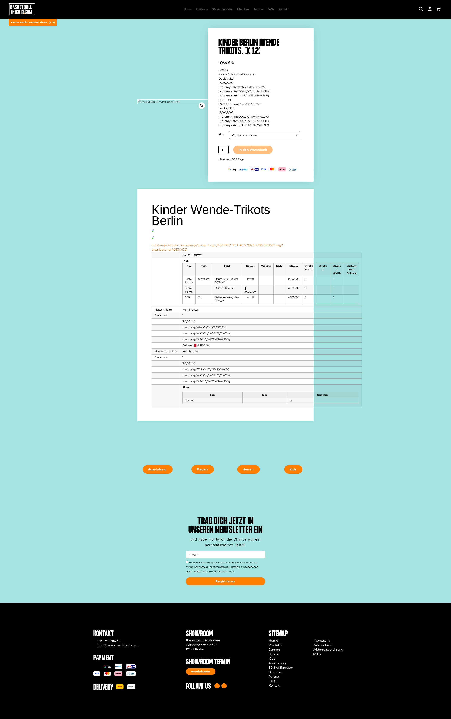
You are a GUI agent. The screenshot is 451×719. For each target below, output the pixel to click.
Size (221, 134)
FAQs (270, 9)
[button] (202, 105)
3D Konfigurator (222, 9)
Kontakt (283, 9)
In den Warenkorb (253, 149)
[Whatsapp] (224, 685)
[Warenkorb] (438, 9)
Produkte (202, 9)
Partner (258, 9)
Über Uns (243, 9)
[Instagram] (217, 685)
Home (188, 9)
